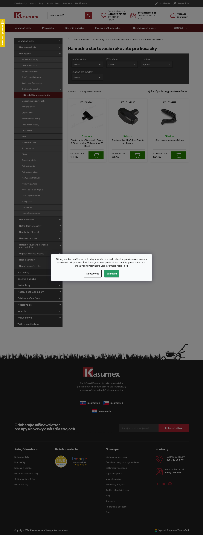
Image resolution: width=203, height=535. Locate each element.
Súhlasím (111, 273)
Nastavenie (92, 273)
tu (126, 265)
